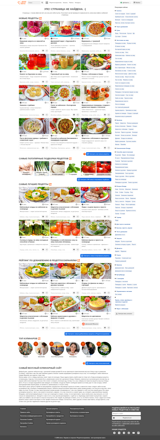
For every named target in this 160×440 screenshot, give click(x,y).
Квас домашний (129, 268)
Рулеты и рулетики (126, 241)
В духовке (118, 155)
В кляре (122, 213)
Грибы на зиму (119, 98)
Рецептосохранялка (55, 2)
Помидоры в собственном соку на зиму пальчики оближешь (64, 241)
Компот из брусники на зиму (31, 74)
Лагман (117, 213)
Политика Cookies (26, 419)
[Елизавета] (73, 349)
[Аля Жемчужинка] (57, 349)
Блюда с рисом (57, 174)
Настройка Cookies (26, 423)
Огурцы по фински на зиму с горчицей (93, 284)
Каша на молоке (119, 198)
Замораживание (119, 173)
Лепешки (134, 135)
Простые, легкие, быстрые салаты (124, 23)
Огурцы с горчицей (132, 113)
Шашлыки (128, 189)
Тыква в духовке (132, 182)
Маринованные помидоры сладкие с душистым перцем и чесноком (96, 106)
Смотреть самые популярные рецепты (96, 255)
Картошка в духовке (126, 161)
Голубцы (126, 192)
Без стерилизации (120, 67)
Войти (138, 2)
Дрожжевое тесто (120, 234)
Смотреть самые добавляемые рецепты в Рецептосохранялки (88, 334)
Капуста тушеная (120, 210)
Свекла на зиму (119, 89)
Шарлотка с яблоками (121, 129)
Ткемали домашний (120, 261)
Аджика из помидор (120, 113)
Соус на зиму (129, 95)
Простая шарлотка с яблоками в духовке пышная (63, 284)
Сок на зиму (118, 58)
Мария (26, 356)
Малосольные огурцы (121, 73)
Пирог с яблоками (122, 308)
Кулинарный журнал (53, 419)
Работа (71, 2)
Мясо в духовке (129, 176)
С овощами (120, 278)
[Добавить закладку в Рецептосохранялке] (43, 50)
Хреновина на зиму (131, 110)
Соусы (118, 255)
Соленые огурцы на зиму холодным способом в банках (34, 241)
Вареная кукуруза (120, 305)
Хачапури (135, 132)
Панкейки (123, 144)
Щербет (117, 251)
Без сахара (118, 294)
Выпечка (119, 120)
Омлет (127, 198)
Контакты (23, 426)
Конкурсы (78, 2)
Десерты (119, 248)
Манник (117, 144)
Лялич (88, 356)
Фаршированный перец (121, 167)
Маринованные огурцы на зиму (123, 61)
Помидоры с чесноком (121, 281)
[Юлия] (104, 349)
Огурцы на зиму (131, 43)
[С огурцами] (72, 168)
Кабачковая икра (120, 55)
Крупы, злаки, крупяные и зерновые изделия (123, 301)
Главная (23, 408)
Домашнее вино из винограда (123, 271)
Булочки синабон (131, 141)
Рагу (131, 192)
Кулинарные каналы (77, 416)
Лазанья (117, 204)
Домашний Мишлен (91, 324)
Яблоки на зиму (130, 67)
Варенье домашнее (120, 64)
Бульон (129, 33)
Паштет (134, 244)
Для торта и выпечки (123, 224)
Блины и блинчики (120, 126)
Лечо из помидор (120, 104)
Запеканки (135, 189)
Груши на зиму (128, 98)
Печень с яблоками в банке (92, 74)
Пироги (117, 123)
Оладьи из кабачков (126, 138)
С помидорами (88, 174)
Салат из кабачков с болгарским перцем (63, 106)
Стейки (121, 192)
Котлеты (121, 189)
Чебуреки (128, 201)
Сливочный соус (126, 258)
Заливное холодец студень (123, 244)
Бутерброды (120, 274)
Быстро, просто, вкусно (124, 228)
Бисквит (117, 135)
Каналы (65, 2)
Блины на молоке (126, 135)
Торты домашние (122, 26)
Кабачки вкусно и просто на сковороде (92, 241)
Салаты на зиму (119, 52)
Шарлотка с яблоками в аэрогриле (95, 138)
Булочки (117, 132)
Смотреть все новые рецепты (99, 154)
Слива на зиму (132, 70)
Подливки (118, 258)
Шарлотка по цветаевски (91, 316)
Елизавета (72, 356)
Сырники (131, 129)
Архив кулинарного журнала (56, 423)
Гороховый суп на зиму (60, 74)
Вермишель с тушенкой (91, 41)
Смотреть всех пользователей (99, 363)
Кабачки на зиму (130, 55)
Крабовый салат (119, 16)
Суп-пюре (118, 36)
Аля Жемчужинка (57, 356)
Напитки (119, 265)
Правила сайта (25, 412)
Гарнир (118, 217)
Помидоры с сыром (120, 287)
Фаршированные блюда (127, 158)
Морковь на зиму (128, 80)
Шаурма (117, 241)
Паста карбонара (130, 204)
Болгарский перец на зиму (122, 49)
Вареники (133, 198)
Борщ (116, 33)
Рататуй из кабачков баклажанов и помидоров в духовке (64, 139)
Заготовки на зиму (122, 40)
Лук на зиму (118, 80)
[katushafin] (41, 349)
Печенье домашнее (132, 123)
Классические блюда (123, 148)
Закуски (119, 238)
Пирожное (123, 251)
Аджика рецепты (119, 110)
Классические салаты (131, 16)
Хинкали (117, 195)
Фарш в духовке (119, 176)
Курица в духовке (132, 170)
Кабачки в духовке (120, 170)
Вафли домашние (120, 141)
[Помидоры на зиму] (103, 168)
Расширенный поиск (77, 408)
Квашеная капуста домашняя (123, 116)
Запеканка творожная (127, 195)
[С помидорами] (88, 168)
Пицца (122, 204)
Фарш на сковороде (120, 179)
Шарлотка (123, 123)
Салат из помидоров (127, 19)
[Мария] (26, 349)
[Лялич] (89, 349)
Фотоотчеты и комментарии (79, 412)
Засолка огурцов (120, 95)
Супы (118, 30)
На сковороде (131, 155)
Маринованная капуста (121, 101)
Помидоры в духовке (121, 182)
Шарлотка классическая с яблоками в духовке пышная (65, 208)
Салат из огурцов (120, 13)
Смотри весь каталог (125, 313)
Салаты (118, 10)
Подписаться (127, 417)
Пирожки (129, 126)
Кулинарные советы (53, 412)
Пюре (116, 220)
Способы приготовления (124, 152)
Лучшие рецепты (52, 408)
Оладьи (135, 126)
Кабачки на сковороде (121, 164)
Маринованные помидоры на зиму (124, 86)
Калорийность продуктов (55, 416)
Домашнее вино (119, 268)
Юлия (104, 356)
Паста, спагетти (119, 201)
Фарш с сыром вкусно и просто (94, 207)
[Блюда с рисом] (57, 168)
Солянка (124, 36)
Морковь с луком (132, 284)
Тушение (117, 161)
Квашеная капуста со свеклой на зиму (32, 42)
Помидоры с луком (120, 284)
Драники (117, 138)
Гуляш (133, 201)
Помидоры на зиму (120, 43)
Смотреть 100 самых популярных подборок (94, 179)
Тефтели (117, 207)
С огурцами (73, 174)
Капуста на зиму (129, 76)
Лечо (126, 52)
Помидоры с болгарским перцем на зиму (126, 92)
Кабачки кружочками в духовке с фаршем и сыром (63, 317)
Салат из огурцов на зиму (122, 83)
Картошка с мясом (132, 287)
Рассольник (123, 33)
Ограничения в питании (124, 291)
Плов (116, 192)
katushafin (41, 356)
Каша (116, 189)
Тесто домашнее (121, 231)
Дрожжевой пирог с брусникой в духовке (63, 42)
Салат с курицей (130, 13)
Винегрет (117, 19)
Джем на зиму (132, 73)
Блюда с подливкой (126, 207)
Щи (134, 33)
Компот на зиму (131, 64)
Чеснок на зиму (119, 76)
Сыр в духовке (129, 173)
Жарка (124, 155)
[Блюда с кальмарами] (26, 168)
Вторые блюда (121, 186)
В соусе (117, 158)
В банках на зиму (120, 46)
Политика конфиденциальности (31, 416)
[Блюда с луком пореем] (41, 168)
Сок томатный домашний (122, 107)
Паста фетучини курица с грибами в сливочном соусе (34, 139)
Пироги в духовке (126, 132)
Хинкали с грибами (27, 105)
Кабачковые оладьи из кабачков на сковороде (33, 208)
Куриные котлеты (131, 210)
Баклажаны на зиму (120, 70)
